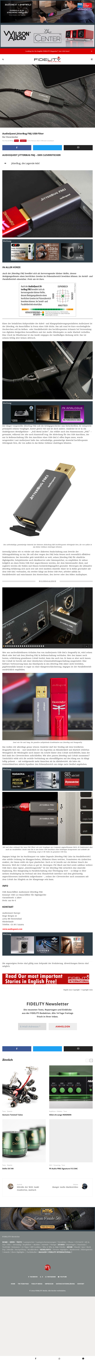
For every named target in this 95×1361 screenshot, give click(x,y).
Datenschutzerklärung (65, 1284)
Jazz (83, 1247)
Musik (70, 1247)
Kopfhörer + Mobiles (55, 1111)
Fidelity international (59, 1252)
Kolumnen (16, 1247)
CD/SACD (79, 1242)
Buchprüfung (20, 1250)
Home (5, 1242)
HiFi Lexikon (35, 1247)
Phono (70, 1242)
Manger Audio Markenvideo (65, 1186)
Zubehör (23, 141)
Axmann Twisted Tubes (12, 1115)
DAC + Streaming (54, 1165)
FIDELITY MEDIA (36, 1284)
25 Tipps (25, 1247)
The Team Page (23, 1284)
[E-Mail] (78, 147)
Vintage (53, 1245)
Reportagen (71, 1245)
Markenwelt (74, 1250)
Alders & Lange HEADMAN (60, 1115)
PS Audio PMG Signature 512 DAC (63, 1169)
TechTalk (6, 1247)
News (12, 1242)
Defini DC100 (8, 1169)
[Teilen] (16, 147)
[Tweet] (47, 147)
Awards (6, 1252)
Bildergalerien (86, 1250)
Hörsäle (10, 1250)
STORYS (61, 1245)
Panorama (81, 1245)
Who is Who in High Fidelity (54, 1247)
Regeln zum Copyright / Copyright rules (78, 990)
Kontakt (80, 1284)
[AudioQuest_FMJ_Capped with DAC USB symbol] (47, 615)
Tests (16, 141)
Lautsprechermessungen (46, 1242)
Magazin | (43, 1252)
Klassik (77, 1247)
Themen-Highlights (60, 1250)
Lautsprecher (29, 1242)
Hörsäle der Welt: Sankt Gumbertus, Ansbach (28, 1187)
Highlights (45, 1250)
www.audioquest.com (12, 929)
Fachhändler (32, 1252)
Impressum (49, 1284)
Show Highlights (17, 1252)
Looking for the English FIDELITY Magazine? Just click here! (47, 51)
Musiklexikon (33, 1250)
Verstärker (62, 1242)
